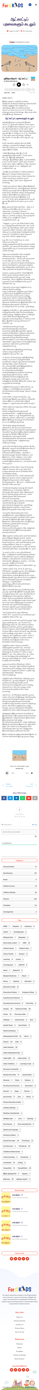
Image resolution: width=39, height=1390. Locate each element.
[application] (19, 773)
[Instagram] (15, 1258)
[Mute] (32, 773)
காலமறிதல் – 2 (17, 1195)
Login (35, 824)
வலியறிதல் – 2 (17, 1222)
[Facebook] (11, 1258)
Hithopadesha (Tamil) (22, 42)
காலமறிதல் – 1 (17, 1209)
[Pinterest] (19, 1258)
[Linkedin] (27, 1258)
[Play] (7, 773)
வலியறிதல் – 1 (17, 1236)
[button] (30, 4)
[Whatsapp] (23, 1258)
